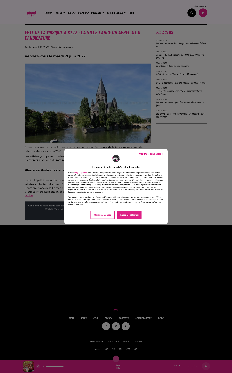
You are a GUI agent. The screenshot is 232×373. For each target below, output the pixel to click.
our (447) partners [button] (81, 172)
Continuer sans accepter (151, 153)
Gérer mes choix (102, 214)
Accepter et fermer (129, 214)
